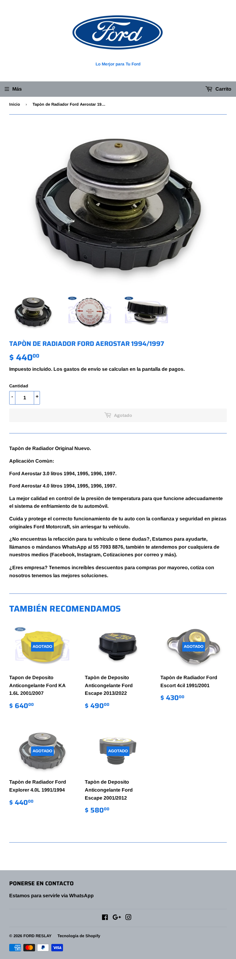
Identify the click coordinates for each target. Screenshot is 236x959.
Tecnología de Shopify (78, 936)
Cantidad (18, 385)
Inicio (14, 104)
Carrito (222, 89)
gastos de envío (82, 369)
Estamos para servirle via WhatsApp (51, 895)
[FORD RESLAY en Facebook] (105, 918)
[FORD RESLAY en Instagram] (128, 918)
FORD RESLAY (37, 936)
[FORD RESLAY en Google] (116, 918)
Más (17, 89)
